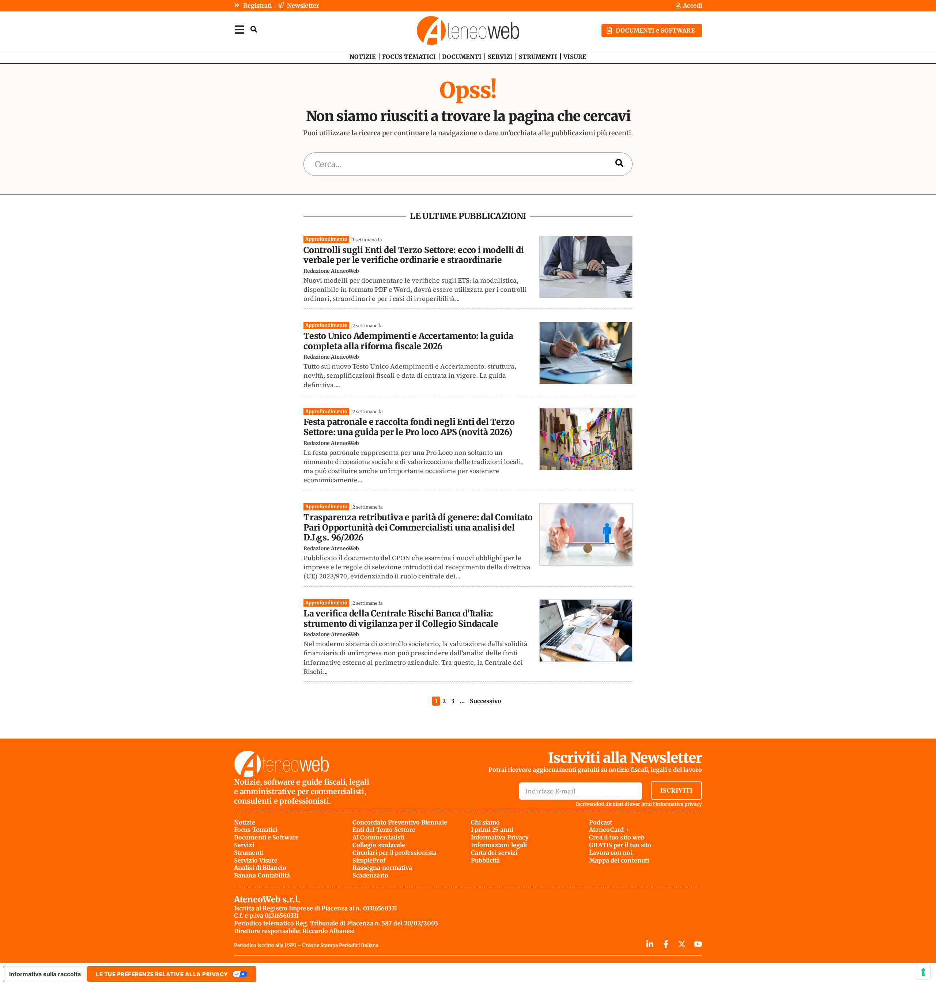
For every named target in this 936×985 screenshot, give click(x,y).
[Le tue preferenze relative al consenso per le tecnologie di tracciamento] (923, 972)
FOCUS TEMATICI (409, 56)
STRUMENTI (538, 56)
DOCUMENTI (462, 56)
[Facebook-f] (666, 944)
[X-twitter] (682, 944)
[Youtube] (698, 944)
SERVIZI (500, 56)
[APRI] (239, 29)
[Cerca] (619, 164)
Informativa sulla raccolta (45, 974)
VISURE (574, 56)
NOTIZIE (363, 56)
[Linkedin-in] (650, 944)
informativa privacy (679, 804)
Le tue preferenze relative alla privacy (162, 974)
